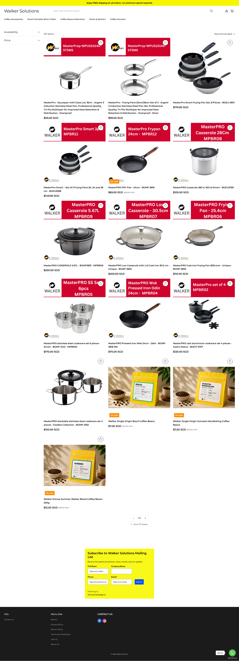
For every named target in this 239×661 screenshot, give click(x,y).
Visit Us (54, 639)
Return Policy (57, 629)
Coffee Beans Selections (72, 19)
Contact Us (9, 619)
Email (114, 577)
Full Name (92, 566)
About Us (55, 644)
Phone (90, 577)
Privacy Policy (57, 624)
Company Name (118, 566)
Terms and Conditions (61, 634)
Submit (139, 582)
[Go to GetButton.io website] (232, 658)
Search (54, 619)
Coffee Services (117, 19)
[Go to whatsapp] (232, 652)
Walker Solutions (122, 654)
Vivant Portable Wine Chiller (41, 19)
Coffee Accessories (13, 19)
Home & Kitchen (97, 19)
